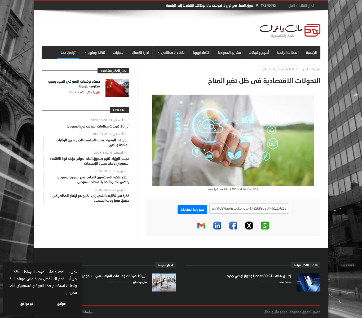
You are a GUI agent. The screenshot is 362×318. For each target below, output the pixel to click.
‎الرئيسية (316, 69)
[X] (249, 225)
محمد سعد (284, 282)
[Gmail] (201, 225)
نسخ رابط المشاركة (192, 209)
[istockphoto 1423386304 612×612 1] (233, 139)
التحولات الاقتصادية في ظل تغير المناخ (285, 69)
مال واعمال (93, 92)
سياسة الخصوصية (81, 312)
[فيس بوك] (233, 225)
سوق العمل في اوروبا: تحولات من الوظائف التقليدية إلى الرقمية (210, 5)
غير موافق (26, 304)
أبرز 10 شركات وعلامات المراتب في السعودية (114, 276)
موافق (61, 304)
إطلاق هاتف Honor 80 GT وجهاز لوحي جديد (259, 276)
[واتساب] (265, 225)
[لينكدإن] (217, 225)
